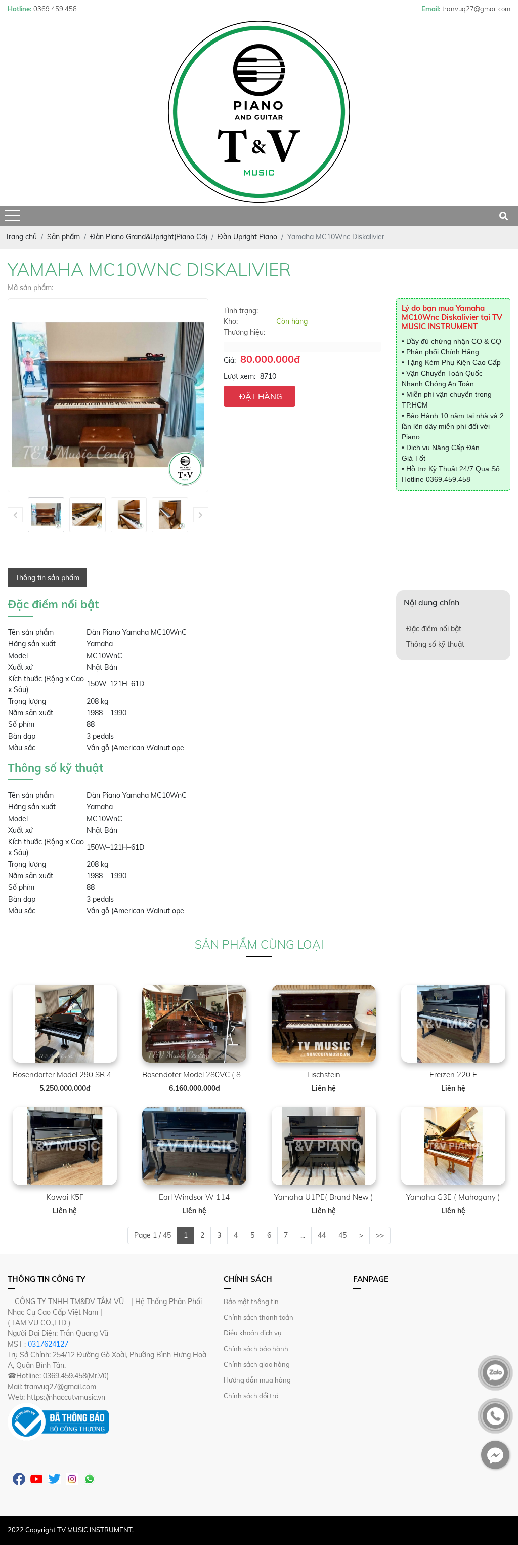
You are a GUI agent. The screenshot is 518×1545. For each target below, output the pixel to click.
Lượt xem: (239, 376)
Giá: (230, 360)
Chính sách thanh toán (258, 1317)
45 (342, 1235)
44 (322, 1235)
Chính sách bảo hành (256, 1349)
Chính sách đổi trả (251, 1396)
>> (380, 1235)
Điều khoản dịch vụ (253, 1333)
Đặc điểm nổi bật (433, 628)
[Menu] (12, 216)
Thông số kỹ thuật (435, 644)
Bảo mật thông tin (251, 1301)
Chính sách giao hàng (257, 1364)
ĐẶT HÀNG (260, 396)
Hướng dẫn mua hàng (257, 1380)
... (302, 1235)
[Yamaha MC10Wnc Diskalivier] (46, 515)
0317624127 (48, 1344)
